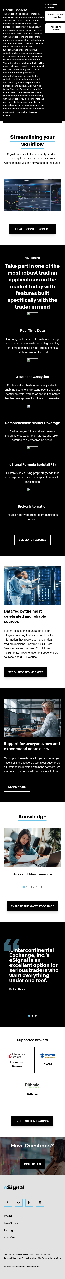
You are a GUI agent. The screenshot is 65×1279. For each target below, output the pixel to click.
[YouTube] (19, 1203)
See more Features (32, 540)
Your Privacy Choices (40, 1254)
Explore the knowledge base (32, 906)
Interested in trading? (32, 1121)
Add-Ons (9, 1237)
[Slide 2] (27, 887)
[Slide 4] (34, 887)
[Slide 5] (37, 887)
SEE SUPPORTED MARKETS (25, 672)
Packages (10, 1230)
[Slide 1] (24, 887)
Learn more (17, 786)
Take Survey (11, 1223)
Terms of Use (10, 1258)
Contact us (32, 1164)
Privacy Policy (15, 105)
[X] (8, 1203)
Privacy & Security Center (16, 1254)
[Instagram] (40, 1203)
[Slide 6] (41, 887)
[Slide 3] (31, 887)
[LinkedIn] (29, 1203)
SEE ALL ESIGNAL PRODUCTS (32, 229)
